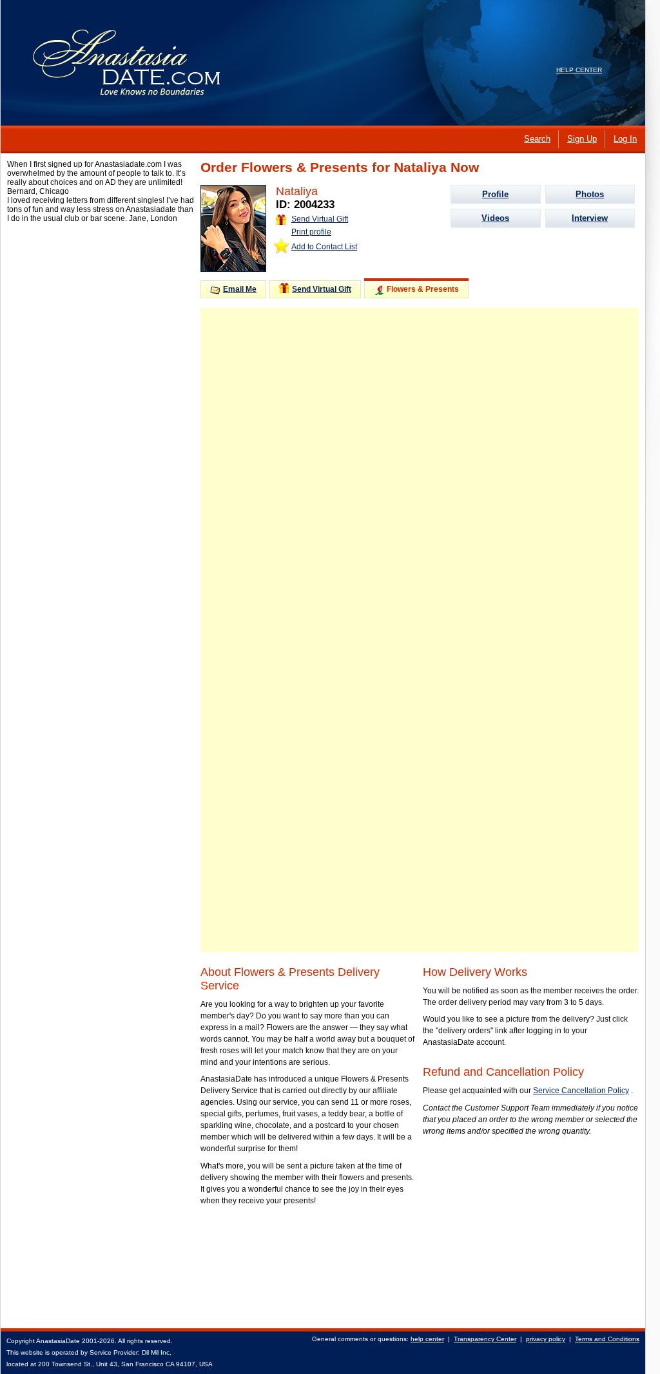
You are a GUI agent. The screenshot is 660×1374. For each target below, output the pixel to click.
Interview (590, 218)
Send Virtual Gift (319, 219)
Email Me (240, 289)
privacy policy (545, 1338)
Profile (495, 194)
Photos (590, 194)
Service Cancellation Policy (581, 1090)
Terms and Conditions (607, 1338)
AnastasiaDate (58, 1340)
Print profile (311, 231)
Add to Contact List (324, 246)
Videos (495, 218)
